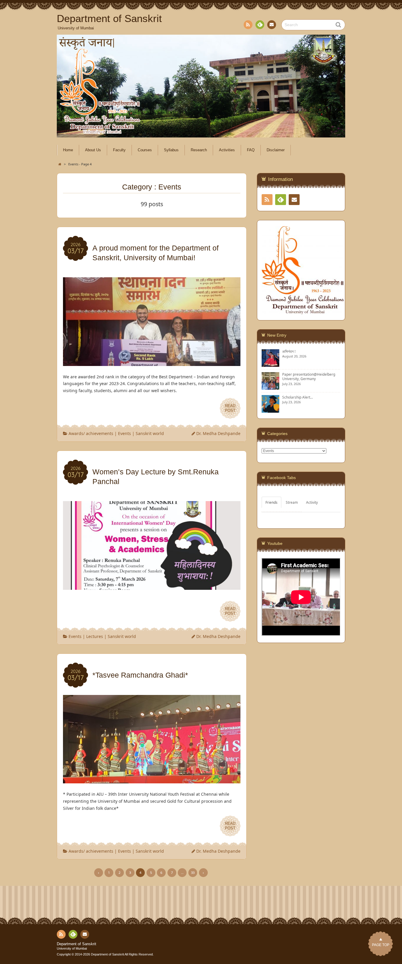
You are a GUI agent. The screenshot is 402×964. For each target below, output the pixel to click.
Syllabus (171, 150)
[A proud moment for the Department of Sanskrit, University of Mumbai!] (151, 362)
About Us (93, 150)
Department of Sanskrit (76, 944)
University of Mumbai (72, 948)
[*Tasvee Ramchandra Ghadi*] (151, 779)
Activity (312, 502)
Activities (227, 150)
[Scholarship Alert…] (270, 410)
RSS (248, 24)
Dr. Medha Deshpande (218, 433)
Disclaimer (276, 150)
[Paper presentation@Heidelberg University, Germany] (270, 387)
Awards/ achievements (91, 433)
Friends (271, 502)
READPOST (230, 408)
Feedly (259, 24)
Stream (292, 502)
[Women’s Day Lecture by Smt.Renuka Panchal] (151, 586)
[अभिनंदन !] (270, 364)
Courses (145, 150)
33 (193, 872)
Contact (271, 24)
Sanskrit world (150, 433)
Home (68, 150)
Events (124, 433)
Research (199, 150)
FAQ (251, 150)
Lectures (94, 636)
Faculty (119, 150)
